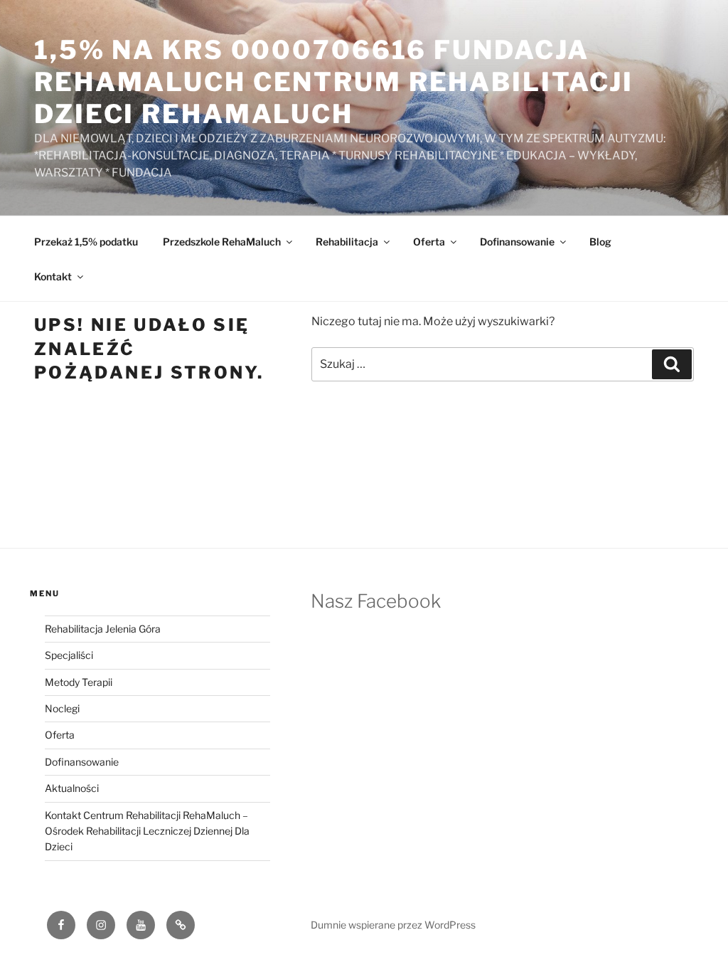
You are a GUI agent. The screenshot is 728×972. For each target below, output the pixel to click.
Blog (600, 242)
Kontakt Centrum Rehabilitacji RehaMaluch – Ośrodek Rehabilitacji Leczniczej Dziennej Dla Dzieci (147, 831)
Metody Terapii (78, 682)
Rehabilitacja (347, 242)
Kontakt (53, 276)
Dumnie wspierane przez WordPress (393, 925)
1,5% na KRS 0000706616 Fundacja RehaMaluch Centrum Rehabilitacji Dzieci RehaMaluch (333, 82)
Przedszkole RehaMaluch (222, 242)
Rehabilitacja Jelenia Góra (103, 629)
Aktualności (72, 788)
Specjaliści (69, 655)
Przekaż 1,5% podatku (86, 242)
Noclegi (62, 708)
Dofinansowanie (517, 242)
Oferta (429, 242)
